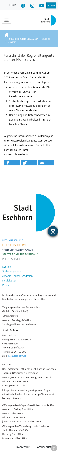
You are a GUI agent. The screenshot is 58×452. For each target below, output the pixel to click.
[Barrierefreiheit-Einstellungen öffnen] (53, 231)
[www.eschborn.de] (6, 35)
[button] (12, 162)
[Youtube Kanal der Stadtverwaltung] (42, 6)
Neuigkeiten (9, 280)
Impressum (23, 447)
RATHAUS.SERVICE (12, 240)
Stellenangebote (11, 271)
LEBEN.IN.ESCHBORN (14, 245)
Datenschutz (43, 447)
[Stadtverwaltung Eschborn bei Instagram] (32, 6)
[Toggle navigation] (6, 20)
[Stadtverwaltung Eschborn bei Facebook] (23, 6)
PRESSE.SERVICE (11, 259)
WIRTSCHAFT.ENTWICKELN (17, 250)
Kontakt (12, 5)
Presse (6, 285)
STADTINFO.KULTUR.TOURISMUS (20, 254)
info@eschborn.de (17, 356)
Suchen (51, 5)
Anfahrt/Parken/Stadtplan (17, 276)
